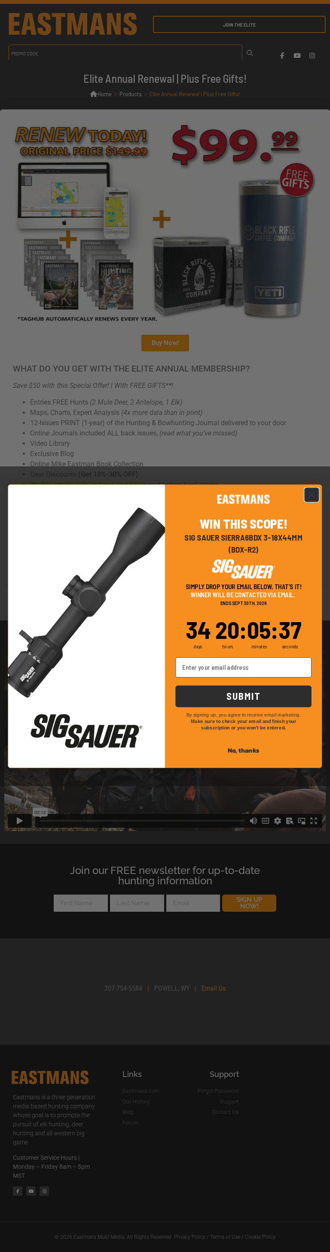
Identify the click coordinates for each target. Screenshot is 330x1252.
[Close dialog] (312, 494)
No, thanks (244, 750)
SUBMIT (243, 696)
